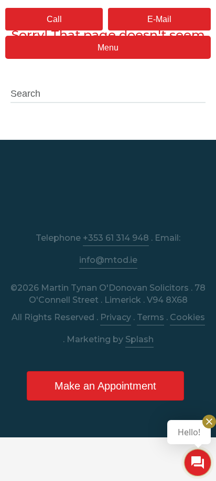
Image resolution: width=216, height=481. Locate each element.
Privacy (115, 317)
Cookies (187, 317)
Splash (139, 339)
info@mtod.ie (108, 260)
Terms (150, 317)
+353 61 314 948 (116, 238)
